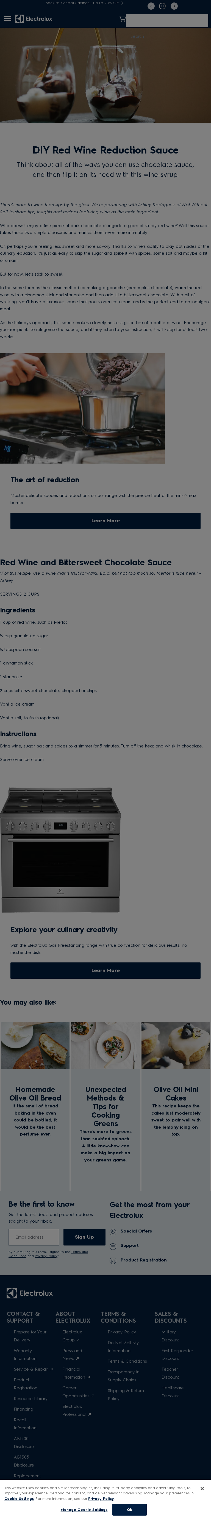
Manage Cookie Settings (84, 1510)
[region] (105, 1500)
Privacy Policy (101, 1499)
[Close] (202, 1489)
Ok (129, 1510)
